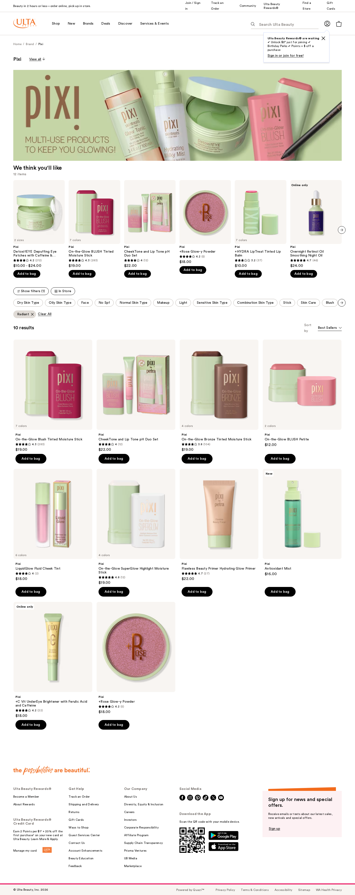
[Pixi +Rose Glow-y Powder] (205, 222)
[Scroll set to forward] (342, 303)
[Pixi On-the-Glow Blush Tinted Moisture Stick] (53, 396)
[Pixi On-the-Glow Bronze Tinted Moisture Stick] (219, 396)
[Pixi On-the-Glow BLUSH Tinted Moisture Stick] (94, 224)
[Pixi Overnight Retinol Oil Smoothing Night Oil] (316, 224)
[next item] (342, 230)
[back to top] (340, 880)
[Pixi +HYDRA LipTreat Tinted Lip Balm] (260, 224)
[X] (323, 38)
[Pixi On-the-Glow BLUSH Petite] (302, 393)
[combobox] (330, 328)
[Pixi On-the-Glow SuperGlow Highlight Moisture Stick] (136, 527)
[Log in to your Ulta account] (327, 23)
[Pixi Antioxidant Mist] (302, 522)
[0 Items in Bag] (339, 23)
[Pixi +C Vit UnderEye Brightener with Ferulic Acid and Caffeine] (53, 660)
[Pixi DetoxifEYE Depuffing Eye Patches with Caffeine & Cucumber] (39, 224)
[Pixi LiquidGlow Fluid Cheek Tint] (53, 525)
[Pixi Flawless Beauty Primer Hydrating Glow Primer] (219, 525)
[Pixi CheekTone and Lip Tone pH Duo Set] (150, 224)
